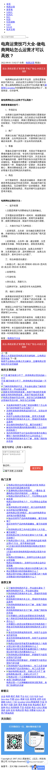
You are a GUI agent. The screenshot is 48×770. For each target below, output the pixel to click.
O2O (8, 24)
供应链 (28, 707)
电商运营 (10, 7)
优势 (39, 699)
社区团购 (10, 22)
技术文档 (10, 29)
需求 (20, 705)
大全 (18, 338)
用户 (6, 705)
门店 (15, 702)
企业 (3, 696)
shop (7, 699)
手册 (12, 699)
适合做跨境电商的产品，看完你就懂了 (24, 425)
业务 (8, 710)
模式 (13, 696)
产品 (22, 707)
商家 (22, 699)
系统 (17, 696)
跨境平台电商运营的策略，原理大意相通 (25, 416)
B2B (8, 19)
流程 (15, 705)
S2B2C (9, 12)
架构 (3, 707)
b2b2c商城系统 (32, 702)
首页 (8, 4)
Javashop (21, 702)
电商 (9, 338)
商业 (33, 707)
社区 (27, 699)
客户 (44, 705)
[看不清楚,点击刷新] (13, 471)
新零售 (9, 9)
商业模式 (37, 705)
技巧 (14, 338)
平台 (22, 696)
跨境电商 (15, 707)
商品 (27, 710)
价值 (30, 705)
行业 (42, 702)
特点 (8, 707)
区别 (13, 710)
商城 (25, 705)
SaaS (41, 696)
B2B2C (9, 14)
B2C (8, 17)
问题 (11, 705)
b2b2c (17, 699)
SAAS (9, 27)
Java (3, 699)
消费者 (32, 710)
